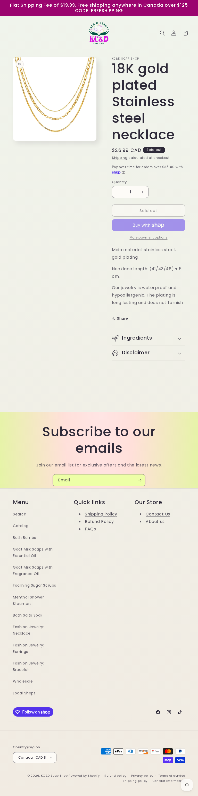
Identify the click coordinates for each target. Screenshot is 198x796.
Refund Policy (99, 521)
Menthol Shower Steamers (28, 600)
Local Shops (24, 693)
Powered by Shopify (84, 776)
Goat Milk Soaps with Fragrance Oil (33, 570)
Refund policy (115, 776)
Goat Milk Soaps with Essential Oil (33, 552)
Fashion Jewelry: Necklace (28, 630)
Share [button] (122, 318)
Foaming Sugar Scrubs (34, 585)
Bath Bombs (24, 537)
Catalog (20, 525)
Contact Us (158, 514)
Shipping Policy (101, 514)
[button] (10, 33)
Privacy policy (142, 776)
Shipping (120, 157)
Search (20, 514)
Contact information (168, 781)
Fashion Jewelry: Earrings (28, 648)
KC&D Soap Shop (54, 776)
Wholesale (23, 681)
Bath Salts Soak (28, 615)
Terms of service (171, 776)
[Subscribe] (139, 480)
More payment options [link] (149, 237)
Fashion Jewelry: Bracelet (28, 666)
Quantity (119, 181)
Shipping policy (135, 781)
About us (155, 521)
